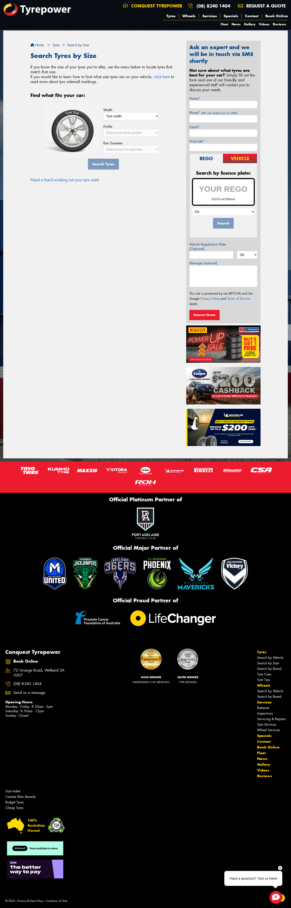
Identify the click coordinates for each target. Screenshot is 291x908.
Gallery (249, 24)
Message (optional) (203, 263)
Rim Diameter (113, 143)
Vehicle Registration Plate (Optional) (207, 246)
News (236, 24)
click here (162, 76)
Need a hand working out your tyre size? (64, 180)
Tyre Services (266, 724)
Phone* (213, 113)
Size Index (12, 791)
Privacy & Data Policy (30, 901)
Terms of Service (238, 298)
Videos (264, 24)
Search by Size (268, 663)
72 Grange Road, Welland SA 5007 (39, 673)
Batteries (263, 708)
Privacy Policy (210, 298)
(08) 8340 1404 (213, 6)
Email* (194, 127)
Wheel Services (268, 730)
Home (39, 45)
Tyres (171, 16)
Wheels (189, 16)
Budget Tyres (14, 802)
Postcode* (196, 141)
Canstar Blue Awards (20, 796)
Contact (252, 16)
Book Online (276, 16)
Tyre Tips (263, 680)
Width (107, 110)
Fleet (224, 24)
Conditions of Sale (57, 901)
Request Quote (204, 315)
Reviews (279, 24)
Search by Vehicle (270, 657)
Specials (231, 16)
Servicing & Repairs (271, 719)
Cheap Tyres (14, 808)
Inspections (265, 713)
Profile (107, 126)
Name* (194, 98)
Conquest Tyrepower (156, 6)
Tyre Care (264, 674)
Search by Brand (269, 668)
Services (209, 16)
